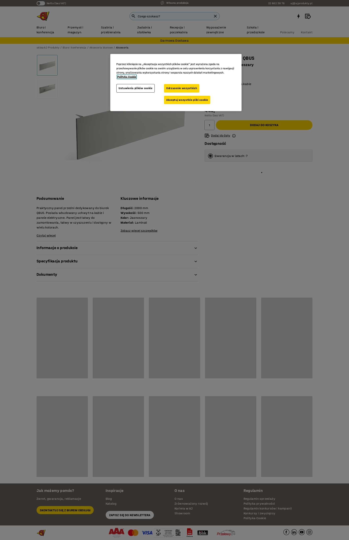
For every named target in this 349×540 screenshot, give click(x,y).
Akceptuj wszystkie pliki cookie (187, 100)
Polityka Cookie (126, 77)
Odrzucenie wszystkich (181, 88)
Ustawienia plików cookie (135, 88)
